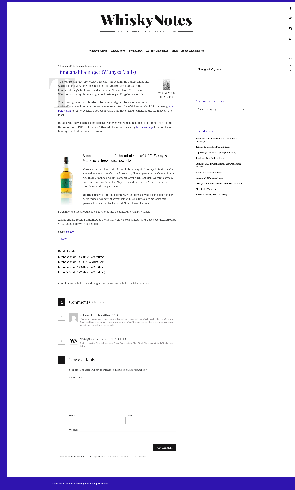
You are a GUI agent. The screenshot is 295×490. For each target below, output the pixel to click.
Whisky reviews (98, 50)
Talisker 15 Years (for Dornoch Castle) (213, 146)
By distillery (136, 50)
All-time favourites (157, 50)
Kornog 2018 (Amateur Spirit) (209, 177)
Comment (75, 377)
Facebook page (144, 127)
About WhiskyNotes (192, 50)
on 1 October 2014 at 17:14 (103, 315)
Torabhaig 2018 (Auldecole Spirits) (212, 158)
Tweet (63, 239)
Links (175, 50)
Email (129, 415)
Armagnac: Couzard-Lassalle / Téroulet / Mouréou (219, 183)
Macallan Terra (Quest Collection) (211, 194)
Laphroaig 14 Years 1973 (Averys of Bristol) (216, 152)
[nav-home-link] (290, 59)
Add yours (98, 302)
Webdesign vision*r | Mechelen (91, 483)
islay (135, 283)
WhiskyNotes (146, 19)
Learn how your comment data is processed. (125, 456)
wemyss (144, 283)
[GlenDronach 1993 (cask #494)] (290, 65)
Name (73, 415)
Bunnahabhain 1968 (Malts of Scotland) (81, 267)
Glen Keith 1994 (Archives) (208, 189)
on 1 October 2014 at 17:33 (110, 339)
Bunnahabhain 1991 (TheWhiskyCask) (81, 262)
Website (73, 429)
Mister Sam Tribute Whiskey (209, 172)
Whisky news (118, 50)
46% (110, 283)
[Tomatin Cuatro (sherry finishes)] (290, 71)
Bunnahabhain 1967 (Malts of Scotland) (81, 272)
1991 (104, 283)
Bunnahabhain (93, 65)
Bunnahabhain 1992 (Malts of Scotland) (81, 257)
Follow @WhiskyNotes (209, 69)
